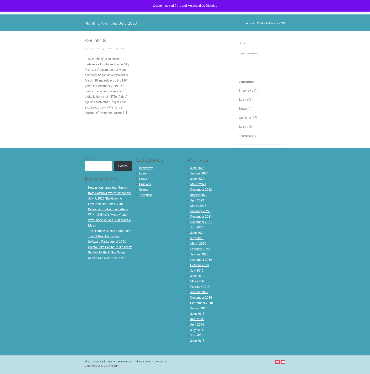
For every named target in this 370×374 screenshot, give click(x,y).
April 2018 (197, 319)
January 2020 (199, 254)
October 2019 (199, 265)
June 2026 (197, 168)
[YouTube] (283, 362)
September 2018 (201, 303)
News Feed (99, 361)
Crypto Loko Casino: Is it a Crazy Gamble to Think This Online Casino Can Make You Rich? (110, 252)
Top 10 (111, 361)
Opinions (245, 118)
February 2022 (200, 211)
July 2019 (197, 270)
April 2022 (197, 200)
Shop (87, 361)
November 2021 (201, 222)
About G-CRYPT (144, 361)
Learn (121, 48)
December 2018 (201, 297)
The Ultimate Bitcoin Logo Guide (109, 231)
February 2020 (200, 249)
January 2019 (199, 292)
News (243, 108)
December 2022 (201, 189)
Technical (245, 136)
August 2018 (198, 308)
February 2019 (200, 287)
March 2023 (198, 184)
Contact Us (161, 361)
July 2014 (197, 330)
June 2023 (197, 179)
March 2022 (198, 206)
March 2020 (198, 243)
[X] (277, 362)
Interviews (246, 90)
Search (89, 158)
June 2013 (197, 341)
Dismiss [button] (211, 6)
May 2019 (197, 281)
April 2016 (197, 324)
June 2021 (197, 233)
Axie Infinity (95, 40)
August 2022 (198, 195)
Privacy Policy (125, 361)
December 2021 (201, 216)
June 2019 (197, 276)
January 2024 (199, 173)
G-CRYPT (109, 48)
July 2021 (197, 227)
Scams (243, 127)
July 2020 (197, 238)
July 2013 (197, 335)
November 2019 (201, 260)
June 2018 (197, 314)
